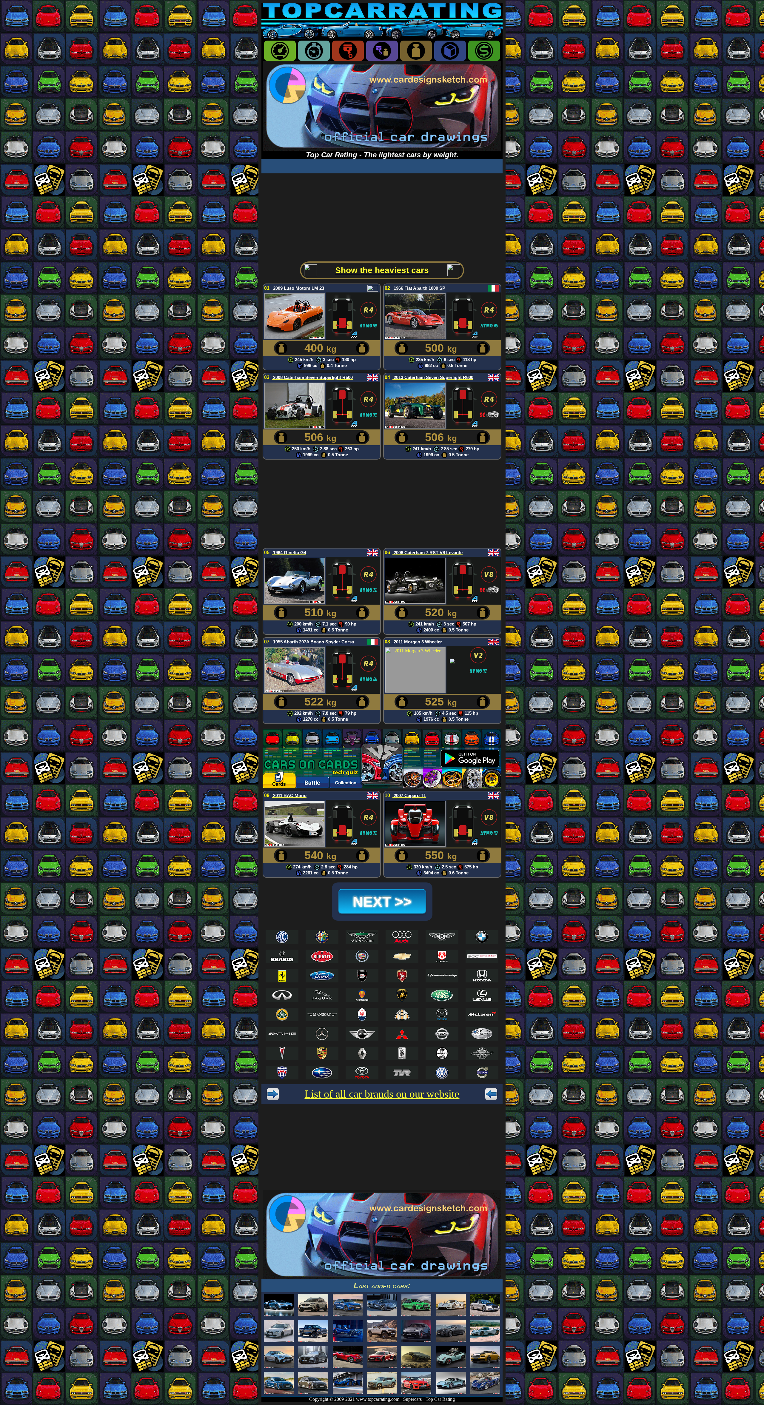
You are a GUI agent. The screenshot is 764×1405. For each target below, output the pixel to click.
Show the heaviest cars (382, 270)
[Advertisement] (382, 215)
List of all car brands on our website (381, 1094)
